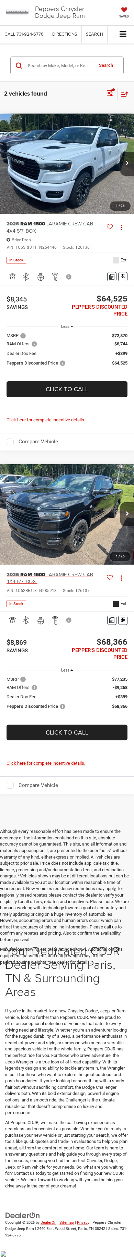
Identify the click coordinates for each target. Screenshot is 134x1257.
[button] (24, 34)
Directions (64, 34)
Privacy (83, 1222)
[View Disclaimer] (69, 277)
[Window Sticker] (122, 276)
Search (106, 65)
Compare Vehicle (38, 442)
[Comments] (111, 276)
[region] (67, 352)
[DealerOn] (22, 1215)
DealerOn (48, 1222)
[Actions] (121, 227)
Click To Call (67, 389)
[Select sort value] (123, 94)
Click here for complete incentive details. (46, 419)
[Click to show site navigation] (123, 34)
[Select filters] (110, 94)
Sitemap (66, 1222)
